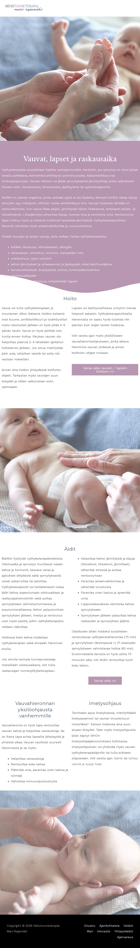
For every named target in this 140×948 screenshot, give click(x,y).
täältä (118, 758)
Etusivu (89, 925)
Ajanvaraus (125, 937)
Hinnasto (103, 931)
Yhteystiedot (123, 931)
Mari (90, 931)
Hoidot (128, 925)
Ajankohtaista (109, 925)
